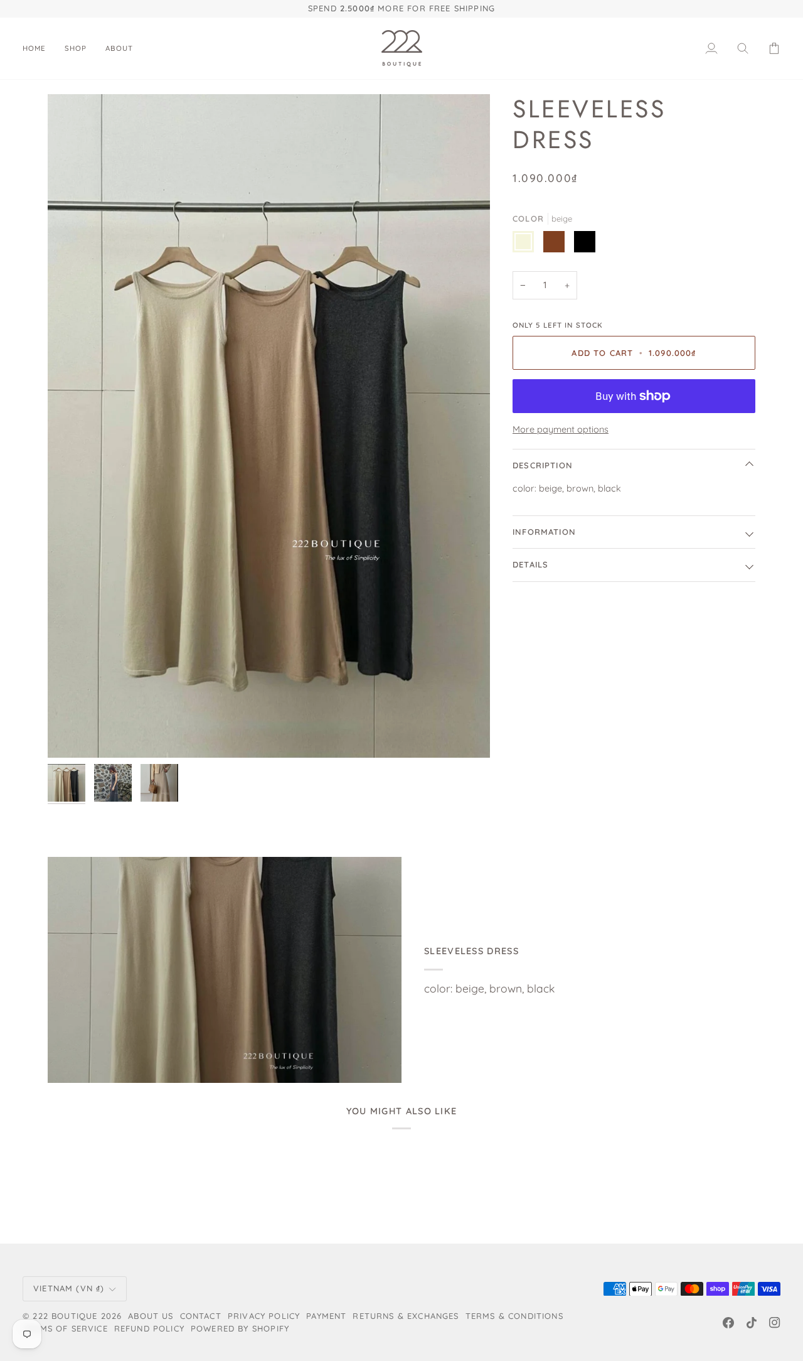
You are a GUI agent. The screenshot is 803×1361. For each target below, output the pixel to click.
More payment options (561, 429)
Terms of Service (65, 1328)
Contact (200, 1316)
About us (150, 1316)
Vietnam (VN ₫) (68, 1288)
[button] (75, 48)
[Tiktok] (752, 1322)
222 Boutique (65, 1316)
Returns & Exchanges (406, 1316)
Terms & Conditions (514, 1316)
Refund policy (149, 1328)
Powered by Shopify (240, 1328)
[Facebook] (728, 1322)
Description (543, 465)
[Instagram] (774, 1322)
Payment (326, 1316)
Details (530, 564)
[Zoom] (269, 426)
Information (544, 532)
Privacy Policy (264, 1316)
